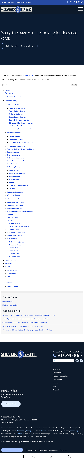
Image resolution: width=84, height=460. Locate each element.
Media (7, 266)
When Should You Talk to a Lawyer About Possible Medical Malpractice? (29, 315)
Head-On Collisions (17, 108)
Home (7, 90)
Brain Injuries (14, 171)
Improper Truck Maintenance (21, 142)
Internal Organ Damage (18, 185)
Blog (7, 280)
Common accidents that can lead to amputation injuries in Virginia (27, 330)
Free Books (11, 273)
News (9, 276)
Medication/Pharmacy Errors (18, 226)
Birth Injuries (12, 238)
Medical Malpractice (13, 199)
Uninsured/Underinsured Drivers (22, 129)
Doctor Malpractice (15, 205)
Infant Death (14, 254)
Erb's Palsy (13, 248)
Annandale (21, 431)
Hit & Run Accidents (17, 126)
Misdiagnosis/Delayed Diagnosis (20, 211)
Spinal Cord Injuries (17, 173)
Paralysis (12, 188)
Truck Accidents (14, 133)
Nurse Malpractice (14, 208)
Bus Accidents (13, 152)
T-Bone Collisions (16, 114)
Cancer (10, 214)
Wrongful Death (13, 195)
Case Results (10, 260)
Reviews (8, 263)
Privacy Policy (31, 450)
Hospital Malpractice (15, 203)
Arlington (30, 431)
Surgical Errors (13, 229)
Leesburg (74, 431)
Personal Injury (11, 101)
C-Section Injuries (16, 242)
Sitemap (63, 450)
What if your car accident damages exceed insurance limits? (25, 319)
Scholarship (12, 270)
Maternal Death (15, 257)
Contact (8, 283)
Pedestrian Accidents (16, 161)
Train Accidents (13, 155)
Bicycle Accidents (14, 164)
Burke (43, 431)
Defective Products (15, 192)
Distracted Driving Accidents (21, 123)
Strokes (10, 220)
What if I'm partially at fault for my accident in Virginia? (22, 326)
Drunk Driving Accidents (19, 120)
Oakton (19, 434)
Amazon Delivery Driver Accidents (21, 149)
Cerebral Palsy (15, 245)
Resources (53, 450)
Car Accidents (13, 104)
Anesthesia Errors (14, 235)
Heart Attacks (12, 217)
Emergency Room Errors (17, 232)
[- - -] (80, 9)
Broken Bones (14, 176)
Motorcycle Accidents (16, 146)
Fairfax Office (12, 287)
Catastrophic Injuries (15, 167)
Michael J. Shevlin (14, 97)
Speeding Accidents (17, 117)
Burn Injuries (14, 179)
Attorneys (9, 93)
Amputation (14, 182)
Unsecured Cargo (16, 139)
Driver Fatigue (14, 136)
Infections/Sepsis (14, 223)
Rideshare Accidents (15, 158)
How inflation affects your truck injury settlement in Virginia (24, 322)
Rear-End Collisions (17, 111)
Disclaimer (43, 450)
